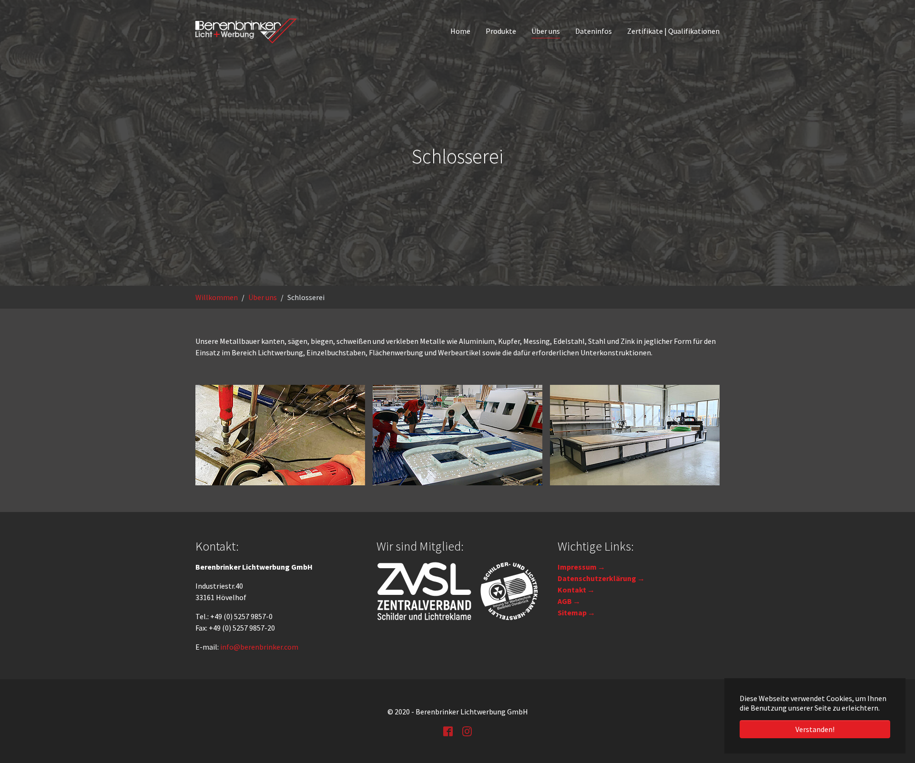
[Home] (246, 31)
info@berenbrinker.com (259, 647)
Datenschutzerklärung (597, 578)
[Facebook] (448, 730)
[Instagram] (467, 730)
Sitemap (572, 612)
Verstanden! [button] (814, 729)
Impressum (577, 567)
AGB (565, 601)
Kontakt (572, 589)
